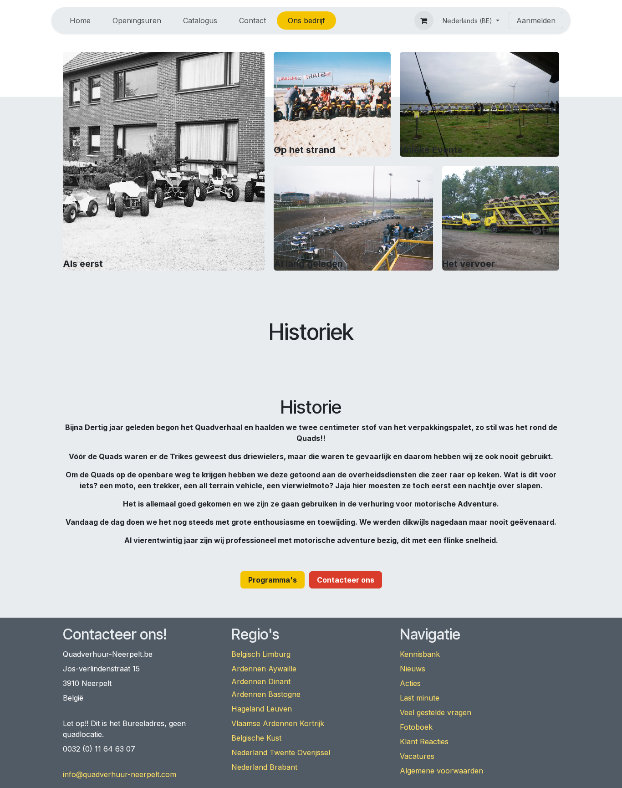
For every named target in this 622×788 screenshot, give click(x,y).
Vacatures (417, 756)
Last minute (419, 697)
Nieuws (412, 668)
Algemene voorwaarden (441, 770)
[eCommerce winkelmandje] (423, 20)
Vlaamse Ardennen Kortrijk (277, 723)
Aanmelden (536, 20)
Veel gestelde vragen (435, 712)
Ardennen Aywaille (263, 668)
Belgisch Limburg (261, 654)
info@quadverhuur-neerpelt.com (119, 774)
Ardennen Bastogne (266, 694)
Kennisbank (420, 654)
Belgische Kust (256, 737)
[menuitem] (80, 20)
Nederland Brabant (264, 767)
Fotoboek (416, 727)
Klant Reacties (424, 741)
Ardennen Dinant (261, 681)
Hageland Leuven (261, 708)
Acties (410, 683)
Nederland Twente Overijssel (280, 752)
